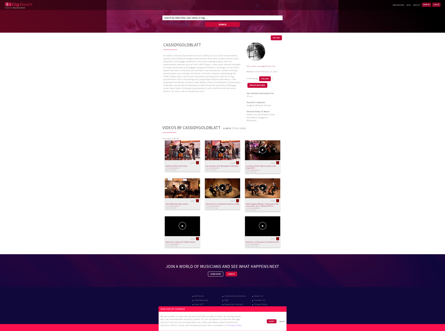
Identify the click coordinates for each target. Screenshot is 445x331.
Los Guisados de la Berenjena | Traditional (222, 166)
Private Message (257, 85)
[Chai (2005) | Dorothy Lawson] (182, 188)
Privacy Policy (260, 304)
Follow (265, 79)
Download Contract (233, 304)
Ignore (282, 321)
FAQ (226, 300)
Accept (271, 321)
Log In (436, 5)
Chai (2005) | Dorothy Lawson (177, 204)
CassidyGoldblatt (174, 168)
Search (222, 24)
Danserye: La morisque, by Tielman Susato (262, 242)
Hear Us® (416, 5)
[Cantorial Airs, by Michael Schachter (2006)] (222, 188)
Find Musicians (398, 5)
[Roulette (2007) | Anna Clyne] (182, 150)
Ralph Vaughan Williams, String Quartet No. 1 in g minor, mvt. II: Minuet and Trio (262, 205)
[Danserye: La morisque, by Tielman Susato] (262, 226)
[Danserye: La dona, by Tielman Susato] (182, 226)
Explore (276, 38)
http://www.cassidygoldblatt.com (261, 66)
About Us (258, 296)
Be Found (199, 296)
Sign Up (426, 5)
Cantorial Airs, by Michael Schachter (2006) (222, 204)
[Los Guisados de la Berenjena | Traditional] (222, 150)
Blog (409, 5)
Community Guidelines (235, 296)
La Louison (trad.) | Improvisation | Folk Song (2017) (261, 167)
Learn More (215, 274)
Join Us (231, 274)
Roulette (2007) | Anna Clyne (176, 166)
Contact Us (259, 300)
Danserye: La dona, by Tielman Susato (180, 242)
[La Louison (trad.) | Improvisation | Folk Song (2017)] (262, 150)
